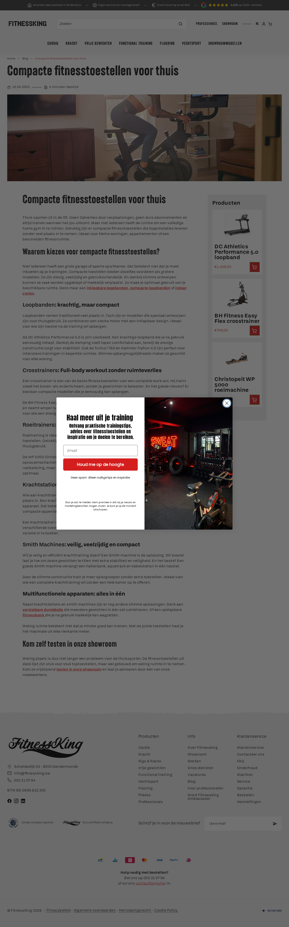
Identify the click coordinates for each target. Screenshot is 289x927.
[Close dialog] (227, 403)
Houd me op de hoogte (100, 464)
